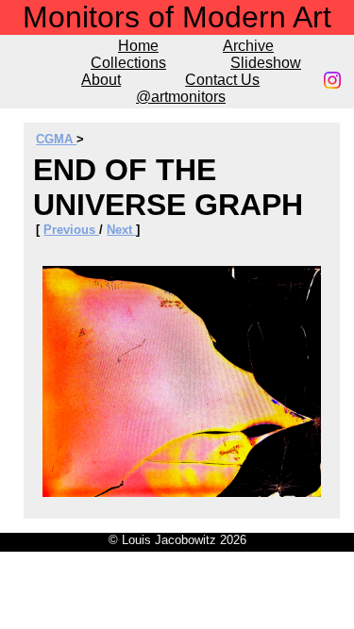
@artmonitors (181, 97)
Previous (71, 230)
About (101, 80)
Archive (248, 46)
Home (138, 46)
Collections (128, 63)
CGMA (56, 139)
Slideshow (265, 63)
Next (121, 230)
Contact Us (222, 80)
